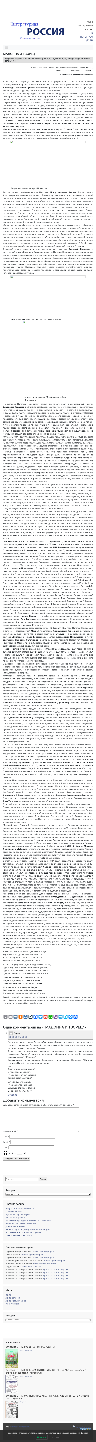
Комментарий (10, 1131)
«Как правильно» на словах (19, 1235)
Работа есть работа (15, 1217)
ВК (91, 32)
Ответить (12, 1095)
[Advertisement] (20, 8)
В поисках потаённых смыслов (21, 1223)
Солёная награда (14, 1211)
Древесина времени (15, 1226)
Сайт (5, 1147)
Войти (9, 1295)
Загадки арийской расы (43, 1251)
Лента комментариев (16, 1301)
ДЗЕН (89, 40)
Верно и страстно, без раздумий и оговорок (28, 1229)
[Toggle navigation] (6, 47)
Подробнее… (55, 1437)
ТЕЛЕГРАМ (86, 36)
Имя (6, 1136)
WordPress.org (12, 1304)
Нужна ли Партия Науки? (18, 1214)
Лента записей (13, 1298)
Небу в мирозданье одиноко (20, 1208)
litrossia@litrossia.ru (20, 1426)
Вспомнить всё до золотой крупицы (23, 1232)
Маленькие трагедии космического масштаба (28, 1220)
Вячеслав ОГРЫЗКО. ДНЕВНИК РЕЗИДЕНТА (30, 1346)
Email (6, 1142)
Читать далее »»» (26, 1350)
